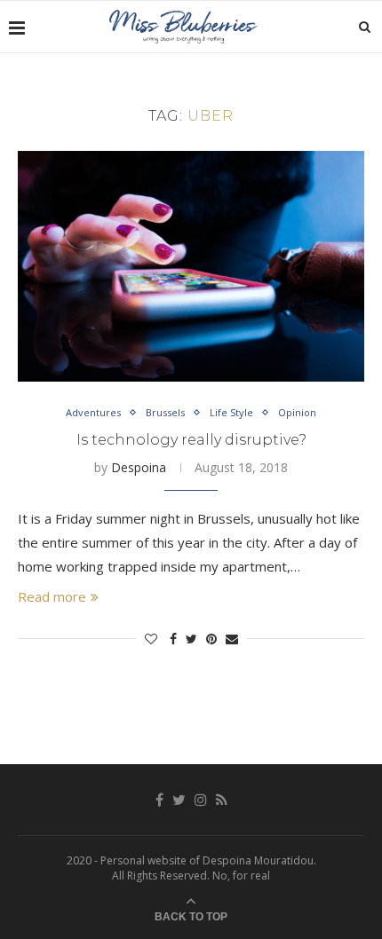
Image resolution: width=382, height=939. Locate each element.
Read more (52, 596)
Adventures (93, 412)
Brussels (165, 412)
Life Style (231, 412)
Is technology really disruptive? (191, 439)
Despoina (138, 467)
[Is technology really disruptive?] (191, 266)
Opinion (297, 412)
